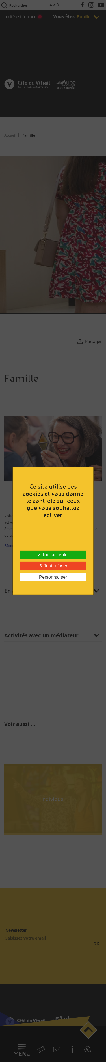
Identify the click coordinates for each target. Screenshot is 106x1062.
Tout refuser (55, 565)
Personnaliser (53, 577)
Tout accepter (55, 554)
